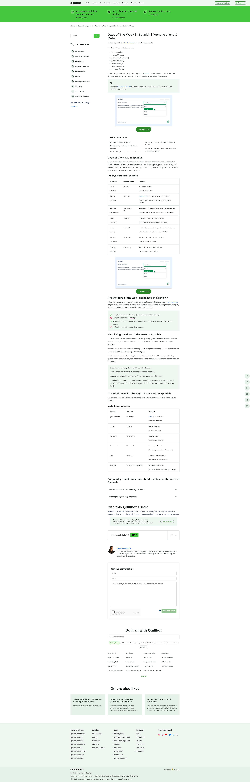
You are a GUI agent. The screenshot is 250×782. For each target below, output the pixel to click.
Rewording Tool (113, 662)
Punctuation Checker (132, 666)
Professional (96, 3)
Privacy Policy (75, 776)
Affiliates (95, 744)
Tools (87, 3)
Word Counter (130, 662)
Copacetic (74, 106)
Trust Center (140, 737)
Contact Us (140, 748)
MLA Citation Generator (133, 670)
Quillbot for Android (78, 744)
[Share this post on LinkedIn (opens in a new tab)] (247, 388)
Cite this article (167, 521)
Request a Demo (98, 748)
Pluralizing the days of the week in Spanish (126, 152)
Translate (129, 657)
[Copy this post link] (247, 405)
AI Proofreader (166, 662)
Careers (139, 741)
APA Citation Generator (115, 670)
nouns (146, 73)
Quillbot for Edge (77, 737)
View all (143, 676)
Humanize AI (112, 653)
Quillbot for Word (77, 758)
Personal (125, 3)
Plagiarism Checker (114, 657)
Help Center (140, 744)
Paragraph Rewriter (150, 662)
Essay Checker (148, 666)
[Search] (96, 36)
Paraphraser (130, 653)
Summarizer (148, 657)
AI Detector (165, 653)
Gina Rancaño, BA (129, 43)
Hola (150, 417)
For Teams (96, 741)
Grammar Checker (124, 86)
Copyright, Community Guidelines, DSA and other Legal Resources (116, 776)
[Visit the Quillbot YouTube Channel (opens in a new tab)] (247, 394)
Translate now (144, 129)
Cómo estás (143, 196)
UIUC (177, 770)
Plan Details (96, 734)
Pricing (94, 737)
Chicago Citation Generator (152, 670)
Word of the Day (80, 102)
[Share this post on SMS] (247, 399)
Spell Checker (112, 666)
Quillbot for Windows (78, 751)
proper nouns (173, 302)
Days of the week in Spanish (121, 142)
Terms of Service (87, 776)
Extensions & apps (137, 3)
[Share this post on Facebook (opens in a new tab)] (247, 376)
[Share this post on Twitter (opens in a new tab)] (247, 382)
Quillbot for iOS (76, 748)
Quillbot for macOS (77, 755)
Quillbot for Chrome (78, 734)
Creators (116, 3)
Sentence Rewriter (168, 657)
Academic (107, 3)
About (138, 734)
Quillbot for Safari (77, 741)
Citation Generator (168, 666)
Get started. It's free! (222, 3)
